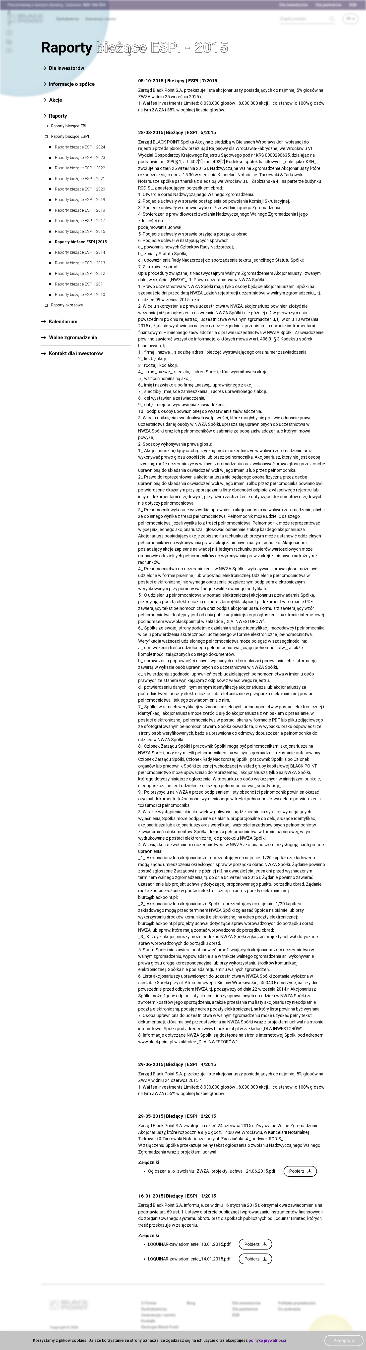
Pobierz (297, 1171)
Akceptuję (344, 1340)
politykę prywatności (267, 1340)
